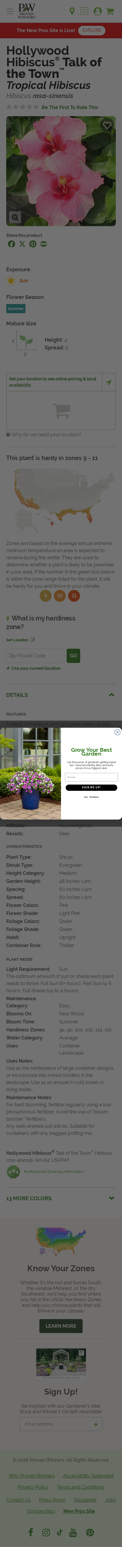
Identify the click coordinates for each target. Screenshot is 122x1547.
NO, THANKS (91, 797)
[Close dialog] (118, 732)
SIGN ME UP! (91, 787)
